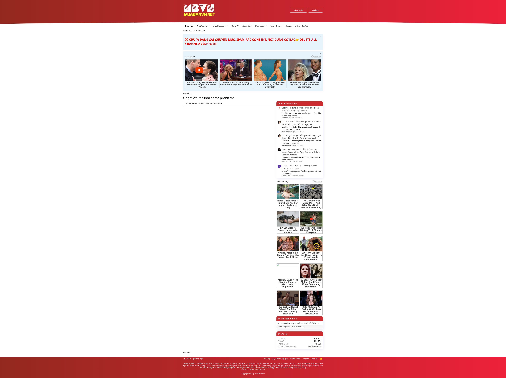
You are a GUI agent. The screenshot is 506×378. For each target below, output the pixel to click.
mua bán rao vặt (228, 363)
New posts (187, 30)
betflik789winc (313, 323)
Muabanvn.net (260, 374)
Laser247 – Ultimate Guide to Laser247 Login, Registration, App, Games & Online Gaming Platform (301, 152)
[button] (209, 25)
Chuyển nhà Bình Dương (296, 26)
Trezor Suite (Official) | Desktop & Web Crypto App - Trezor (299, 167)
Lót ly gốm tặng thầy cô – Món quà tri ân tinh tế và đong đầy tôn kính (300, 109)
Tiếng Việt (198, 358)
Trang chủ (314, 358)
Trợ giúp (305, 358)
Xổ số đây (246, 26)
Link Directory (219, 26)
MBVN (188, 358)
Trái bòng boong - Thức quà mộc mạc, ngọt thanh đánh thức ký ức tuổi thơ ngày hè (301, 136)
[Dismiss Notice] (320, 36)
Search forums (199, 30)
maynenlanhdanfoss (299, 323)
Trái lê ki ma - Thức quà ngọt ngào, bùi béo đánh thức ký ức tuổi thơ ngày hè (301, 123)
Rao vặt (189, 26)
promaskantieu (284, 323)
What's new (202, 26)
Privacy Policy (295, 358)
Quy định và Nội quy (280, 358)
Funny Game (275, 26)
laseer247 (285, 162)
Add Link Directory (287, 103)
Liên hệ (267, 358)
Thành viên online (287, 318)
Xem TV (235, 26)
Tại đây (303, 368)
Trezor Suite (286, 176)
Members (259, 26)
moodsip (285, 118)
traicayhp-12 (286, 131)
